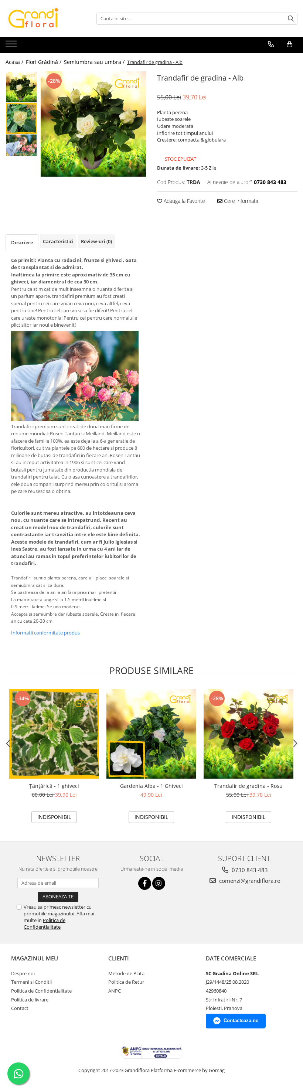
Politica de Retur (126, 982)
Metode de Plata (126, 973)
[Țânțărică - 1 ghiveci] (54, 734)
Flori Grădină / (44, 61)
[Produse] (12, 46)
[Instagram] (158, 883)
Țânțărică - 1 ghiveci (54, 785)
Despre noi (23, 973)
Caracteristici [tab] (58, 241)
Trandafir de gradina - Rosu (248, 785)
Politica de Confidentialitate (44, 923)
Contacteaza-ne (241, 1020)
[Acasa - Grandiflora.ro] (42, 18)
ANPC (114, 990)
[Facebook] (144, 883)
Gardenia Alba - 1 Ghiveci (151, 785)
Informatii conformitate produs (45, 632)
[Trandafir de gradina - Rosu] (248, 734)
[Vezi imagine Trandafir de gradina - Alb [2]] (21, 145)
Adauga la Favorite (183, 200)
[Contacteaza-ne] (271, 44)
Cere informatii (240, 200)
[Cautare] (290, 19)
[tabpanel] (93, 124)
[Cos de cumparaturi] (289, 44)
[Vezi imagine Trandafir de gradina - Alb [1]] (21, 118)
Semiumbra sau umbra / (95, 61)
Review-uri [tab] (96, 241)
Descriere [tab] (22, 242)
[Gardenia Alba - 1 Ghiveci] (151, 734)
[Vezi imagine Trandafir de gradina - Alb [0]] (21, 87)
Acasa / (15, 61)
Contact (19, 1008)
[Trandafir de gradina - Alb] (93, 124)
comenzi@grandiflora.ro (249, 880)
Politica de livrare (29, 999)
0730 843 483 (249, 870)
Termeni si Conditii (31, 982)
